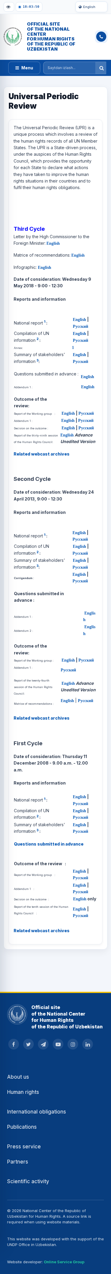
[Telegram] (43, 1044)
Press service (24, 1147)
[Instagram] (72, 1044)
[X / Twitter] (28, 1044)
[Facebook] (13, 1044)
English (89, 7)
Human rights (23, 1092)
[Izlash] (101, 68)
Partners (17, 1162)
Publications (22, 1127)
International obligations (36, 1112)
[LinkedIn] (87, 1044)
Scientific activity (28, 1181)
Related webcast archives (42, 453)
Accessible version (9, 7)
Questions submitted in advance (48, 843)
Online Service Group (64, 1261)
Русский (80, 326)
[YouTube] (58, 1044)
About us (18, 1077)
